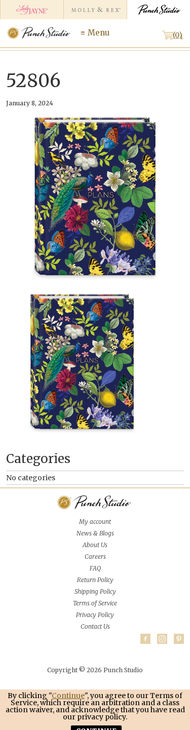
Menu (98, 32)
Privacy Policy (95, 615)
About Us (95, 545)
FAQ (95, 568)
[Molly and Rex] (95, 9)
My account (95, 521)
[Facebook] (145, 639)
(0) (177, 35)
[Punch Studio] (158, 9)
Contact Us (95, 626)
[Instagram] (162, 639)
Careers (95, 556)
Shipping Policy (95, 591)
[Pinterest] (179, 639)
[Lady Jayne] (31, 9)
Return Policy (95, 580)
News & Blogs (95, 533)
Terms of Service (95, 603)
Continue (68, 695)
